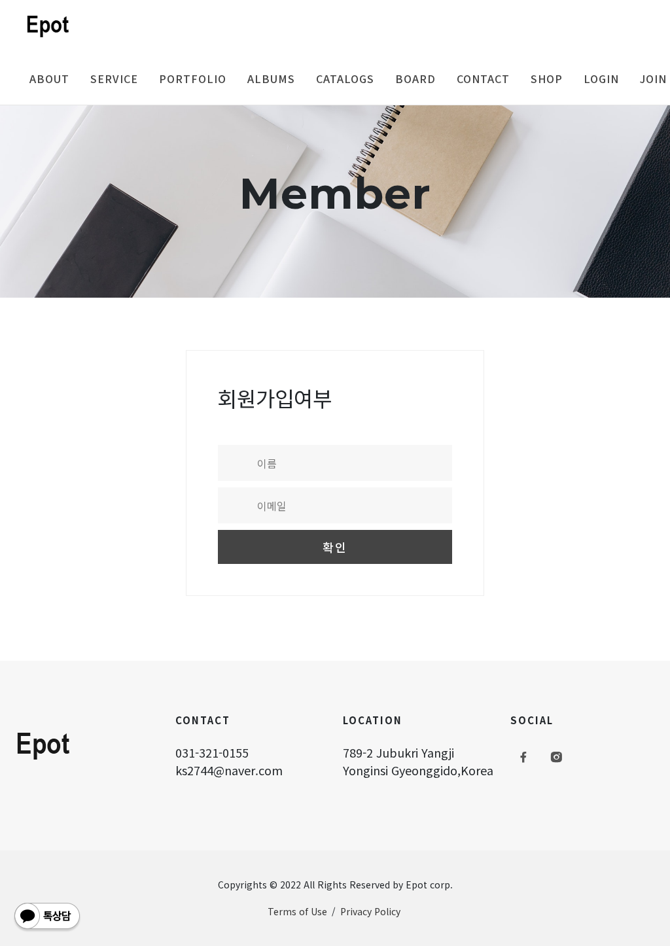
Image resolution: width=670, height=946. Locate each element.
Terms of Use (297, 911)
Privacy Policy (370, 911)
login (601, 78)
